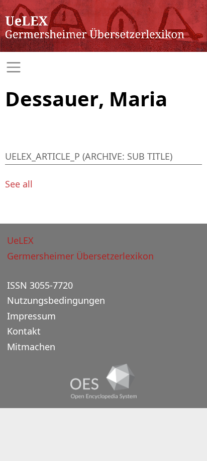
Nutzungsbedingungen (56, 300)
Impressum (31, 316)
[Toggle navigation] (103, 67)
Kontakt (24, 331)
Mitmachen (31, 347)
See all (19, 184)
